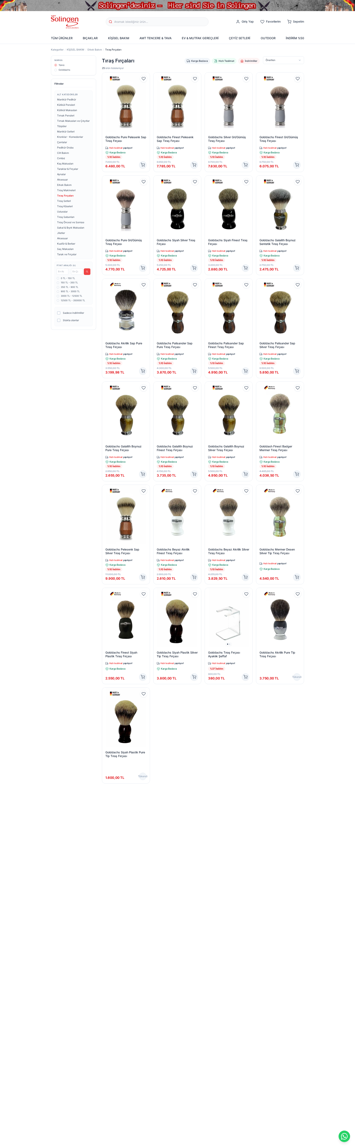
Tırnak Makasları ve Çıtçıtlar (73, 120)
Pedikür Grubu (65, 147)
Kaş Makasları (65, 163)
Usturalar (62, 211)
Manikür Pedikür (66, 99)
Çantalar (62, 142)
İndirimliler (251, 60)
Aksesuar (62, 179)
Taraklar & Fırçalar (67, 168)
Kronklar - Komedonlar (70, 136)
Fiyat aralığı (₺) (66, 265)
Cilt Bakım (63, 152)
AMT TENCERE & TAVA (155, 38)
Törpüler (62, 126)
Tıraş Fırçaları (65, 195)
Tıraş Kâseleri (65, 206)
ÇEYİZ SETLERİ (239, 38)
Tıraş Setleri (64, 200)
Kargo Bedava (199, 60)
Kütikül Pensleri (66, 104)
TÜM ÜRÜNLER (62, 38)
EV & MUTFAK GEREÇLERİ (200, 38)
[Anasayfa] (64, 21)
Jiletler (61, 232)
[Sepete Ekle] (142, 165)
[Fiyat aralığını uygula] (87, 271)
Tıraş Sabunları (65, 216)
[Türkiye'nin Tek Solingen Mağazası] (177, 5)
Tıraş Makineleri (66, 190)
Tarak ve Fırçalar (66, 254)
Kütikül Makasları (67, 110)
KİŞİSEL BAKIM (118, 38)
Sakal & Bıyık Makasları (70, 227)
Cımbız (61, 158)
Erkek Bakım (95, 49)
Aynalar (61, 174)
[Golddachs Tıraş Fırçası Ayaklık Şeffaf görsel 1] (227, 644)
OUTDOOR (268, 38)
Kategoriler (57, 49)
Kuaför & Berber (66, 243)
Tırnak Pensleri (65, 115)
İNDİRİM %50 (295, 38)
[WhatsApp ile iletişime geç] (344, 1136)
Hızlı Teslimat (226, 60)
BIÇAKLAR (90, 38)
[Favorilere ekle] (143, 78)
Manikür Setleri (66, 131)
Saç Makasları (65, 249)
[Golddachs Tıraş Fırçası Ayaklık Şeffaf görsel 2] (229, 644)
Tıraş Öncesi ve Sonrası (70, 222)
